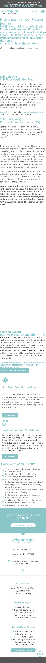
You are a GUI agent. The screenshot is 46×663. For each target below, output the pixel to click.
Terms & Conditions (25, 660)
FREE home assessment (32, 112)
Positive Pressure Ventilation (21, 430)
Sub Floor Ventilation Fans (19, 387)
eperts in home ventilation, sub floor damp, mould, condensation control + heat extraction (23, 3)
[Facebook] (23, 570)
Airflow (5, 394)
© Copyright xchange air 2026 (11, 660)
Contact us (5, 112)
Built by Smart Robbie (36, 660)
